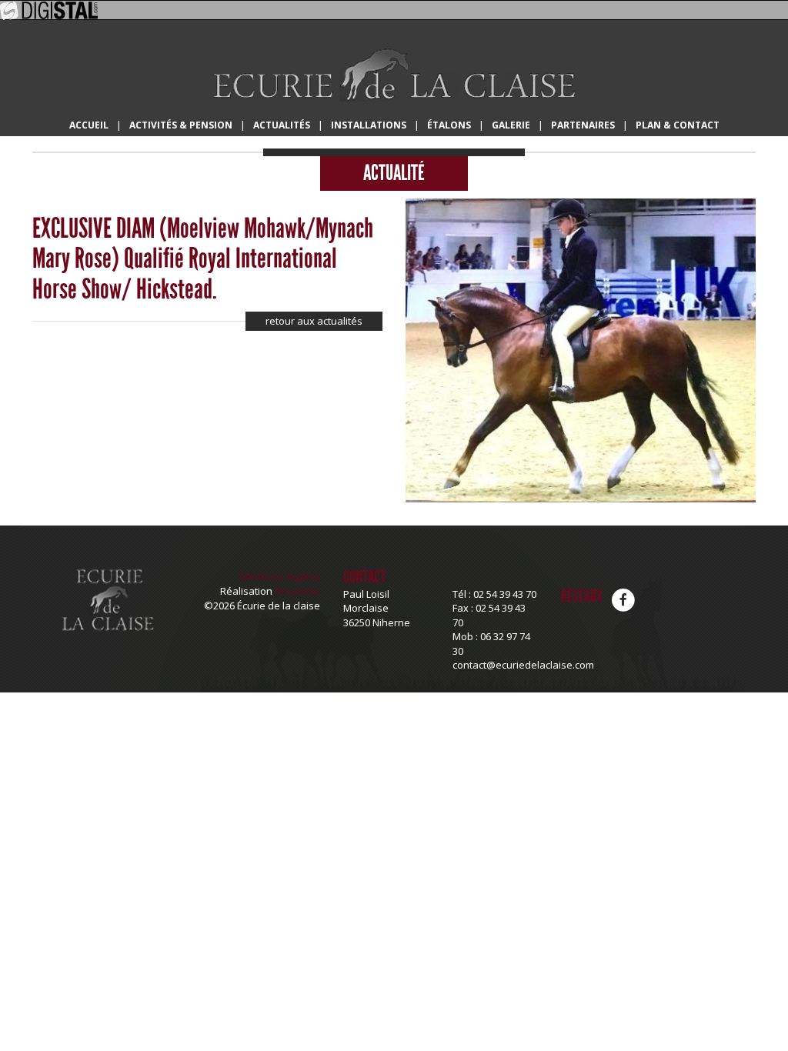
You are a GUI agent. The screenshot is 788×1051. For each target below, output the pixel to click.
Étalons (449, 125)
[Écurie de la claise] (394, 74)
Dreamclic (297, 591)
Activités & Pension (180, 125)
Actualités (281, 125)
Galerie (511, 125)
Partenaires (583, 125)
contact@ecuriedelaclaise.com (523, 665)
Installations (368, 125)
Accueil (89, 125)
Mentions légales (280, 576)
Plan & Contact (678, 125)
